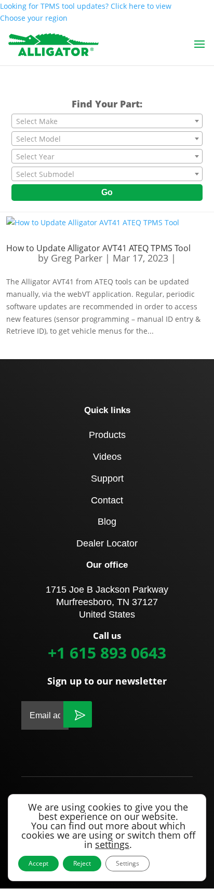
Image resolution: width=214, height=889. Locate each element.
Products (107, 435)
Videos (107, 457)
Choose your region (34, 18)
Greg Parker (76, 258)
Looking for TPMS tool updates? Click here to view (85, 6)
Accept (38, 863)
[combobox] (107, 121)
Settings (127, 863)
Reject (82, 863)
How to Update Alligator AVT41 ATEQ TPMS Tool (98, 248)
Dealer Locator (107, 543)
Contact (107, 500)
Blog (107, 521)
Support (107, 478)
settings (112, 844)
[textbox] (107, 121)
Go (107, 192)
